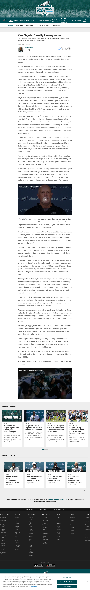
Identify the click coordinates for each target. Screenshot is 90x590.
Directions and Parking (17, 528)
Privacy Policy (33, 586)
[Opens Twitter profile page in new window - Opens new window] (29, 50)
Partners (87, 532)
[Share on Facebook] (59, 49)
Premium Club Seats (31, 545)
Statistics (87, 535)
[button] (45, 199)
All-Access (72, 524)
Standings (87, 537)
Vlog (72, 527)
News (58, 514)
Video (72, 514)
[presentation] (87, 450)
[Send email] (66, 49)
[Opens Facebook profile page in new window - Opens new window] (26, 50)
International (45, 520)
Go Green (3, 540)
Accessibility (3, 517)
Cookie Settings (67, 577)
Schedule (31, 555)
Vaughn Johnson (29, 47)
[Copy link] (69, 48)
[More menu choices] (59, 20)
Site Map (45, 517)
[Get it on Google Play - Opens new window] (50, 566)
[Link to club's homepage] (4, 20)
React (72, 530)
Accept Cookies (67, 586)
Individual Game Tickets (31, 535)
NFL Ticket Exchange (31, 551)
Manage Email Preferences (3, 530)
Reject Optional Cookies (67, 582)
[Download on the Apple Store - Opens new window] (38, 565)
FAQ (3, 537)
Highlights (72, 517)
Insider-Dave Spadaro (59, 528)
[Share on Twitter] (62, 49)
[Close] (87, 582)
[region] (45, 581)
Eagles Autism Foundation (45, 538)
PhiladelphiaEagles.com (58, 499)
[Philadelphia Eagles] (45, 573)
